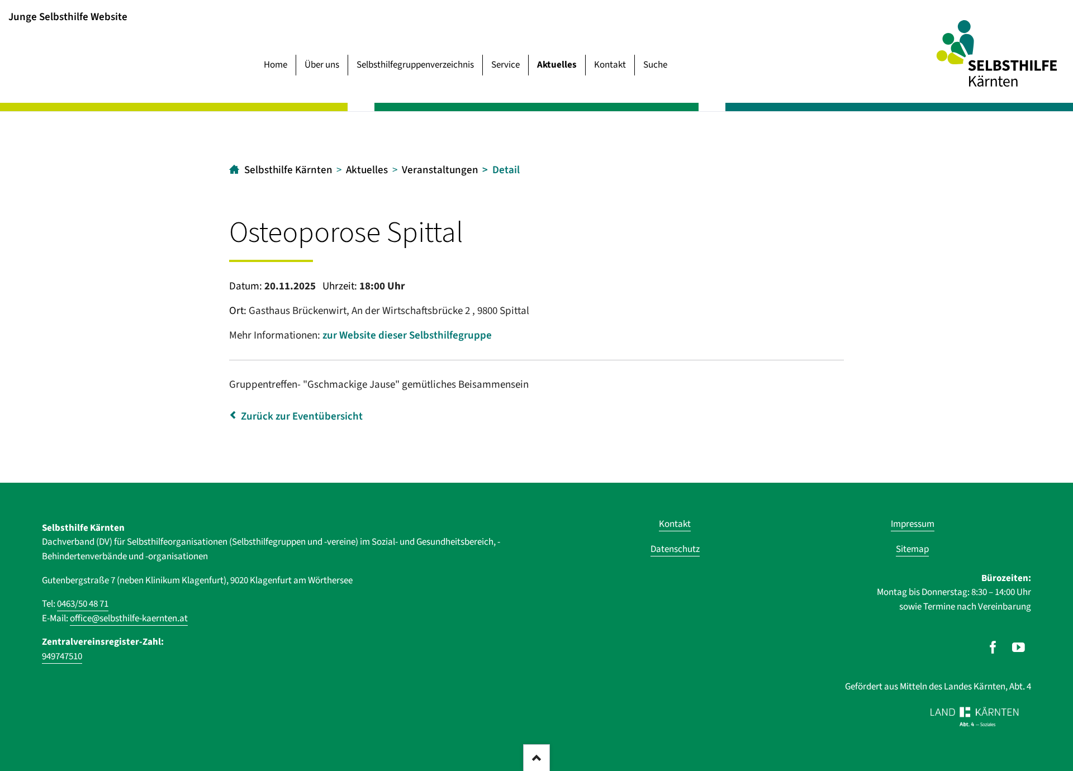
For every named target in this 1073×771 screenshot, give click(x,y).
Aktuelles (557, 65)
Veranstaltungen (440, 170)
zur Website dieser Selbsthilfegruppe (407, 335)
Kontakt (610, 65)
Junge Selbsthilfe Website (67, 16)
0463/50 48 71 (82, 604)
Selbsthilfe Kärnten (288, 170)
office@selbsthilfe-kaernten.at (129, 618)
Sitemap (912, 549)
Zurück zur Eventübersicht (302, 416)
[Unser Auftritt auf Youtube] (1018, 647)
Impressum (912, 524)
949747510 (62, 656)
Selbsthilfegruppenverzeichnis (415, 65)
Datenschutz (675, 549)
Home (275, 65)
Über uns (322, 65)
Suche (655, 65)
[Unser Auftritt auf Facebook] (992, 647)
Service (505, 65)
